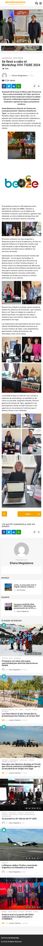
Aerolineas (12, 813)
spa (16, 709)
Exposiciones (13, 814)
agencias (7, 58)
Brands (4, 911)
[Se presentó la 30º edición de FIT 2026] (21, 795)
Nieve (11, 658)
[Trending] (4, 625)
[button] (36, 3)
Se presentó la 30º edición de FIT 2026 (19, 818)
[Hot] (4, 830)
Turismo (35, 709)
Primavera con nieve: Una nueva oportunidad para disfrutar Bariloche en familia (20, 663)
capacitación (29, 813)
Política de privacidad (10, 938)
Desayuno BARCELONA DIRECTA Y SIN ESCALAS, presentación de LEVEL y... (25, 606)
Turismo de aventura (9, 761)
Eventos (5, 814)
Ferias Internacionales (27, 814)
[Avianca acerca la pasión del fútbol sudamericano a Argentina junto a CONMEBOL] (21, 894)
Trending (28, 709)
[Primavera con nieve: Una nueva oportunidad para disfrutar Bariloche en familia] (21, 640)
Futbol (35, 911)
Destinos (18, 58)
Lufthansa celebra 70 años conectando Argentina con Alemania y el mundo (19, 866)
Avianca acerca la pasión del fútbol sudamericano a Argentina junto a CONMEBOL (18, 916)
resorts (11, 709)
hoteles (4, 709)
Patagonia (17, 658)
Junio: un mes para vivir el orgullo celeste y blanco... (25, 586)
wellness (5, 711)
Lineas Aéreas (12, 911)
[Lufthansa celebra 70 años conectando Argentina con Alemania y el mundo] (21, 845)
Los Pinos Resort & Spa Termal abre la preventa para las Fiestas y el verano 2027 (21, 715)
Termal (21, 709)
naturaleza (24, 760)
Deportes (29, 911)
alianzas (21, 911)
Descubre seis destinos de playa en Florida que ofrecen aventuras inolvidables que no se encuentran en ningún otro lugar (21, 766)
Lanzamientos (6, 816)
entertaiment (13, 760)
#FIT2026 (4, 813)
